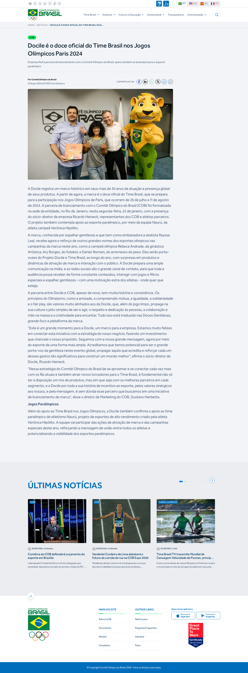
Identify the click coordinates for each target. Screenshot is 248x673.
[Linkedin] (145, 81)
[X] (157, 81)
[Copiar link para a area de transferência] (170, 81)
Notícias (42, 25)
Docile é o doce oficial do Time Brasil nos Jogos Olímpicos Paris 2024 (76, 25)
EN (195, 3)
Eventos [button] (107, 14)
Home (31, 25)
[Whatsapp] (151, 81)
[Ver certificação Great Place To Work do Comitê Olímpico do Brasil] (195, 635)
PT (184, 3)
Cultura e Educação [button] (130, 14)
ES (206, 3)
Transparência (176, 14)
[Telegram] (164, 81)
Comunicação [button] (195, 14)
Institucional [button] (154, 14)
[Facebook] (139, 81)
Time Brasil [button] (90, 14)
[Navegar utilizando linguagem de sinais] (159, 4)
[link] (29, 3)
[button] (217, 14)
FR (216, 3)
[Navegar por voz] (166, 4)
